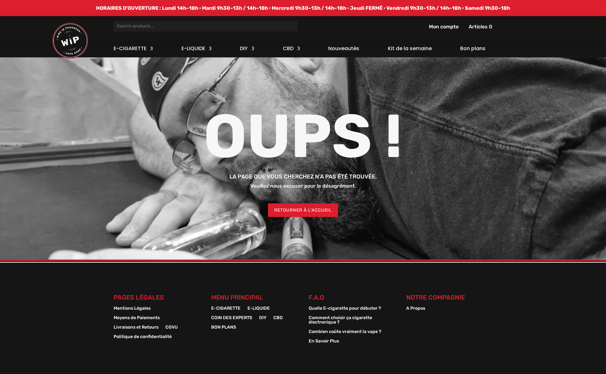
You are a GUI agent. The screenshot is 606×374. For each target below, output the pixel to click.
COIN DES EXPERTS (231, 318)
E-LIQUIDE (193, 49)
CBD (288, 49)
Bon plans (472, 49)
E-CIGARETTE (130, 49)
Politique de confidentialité (143, 337)
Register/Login (425, 26)
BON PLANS (223, 327)
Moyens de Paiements (137, 318)
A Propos (415, 308)
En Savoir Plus (324, 341)
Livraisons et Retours (136, 327)
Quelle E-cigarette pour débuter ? (345, 308)
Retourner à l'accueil (303, 210)
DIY (244, 49)
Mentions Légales (132, 308)
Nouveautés (343, 49)
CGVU (171, 327)
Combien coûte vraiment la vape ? (345, 332)
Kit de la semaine (410, 49)
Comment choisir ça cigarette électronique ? (340, 320)
